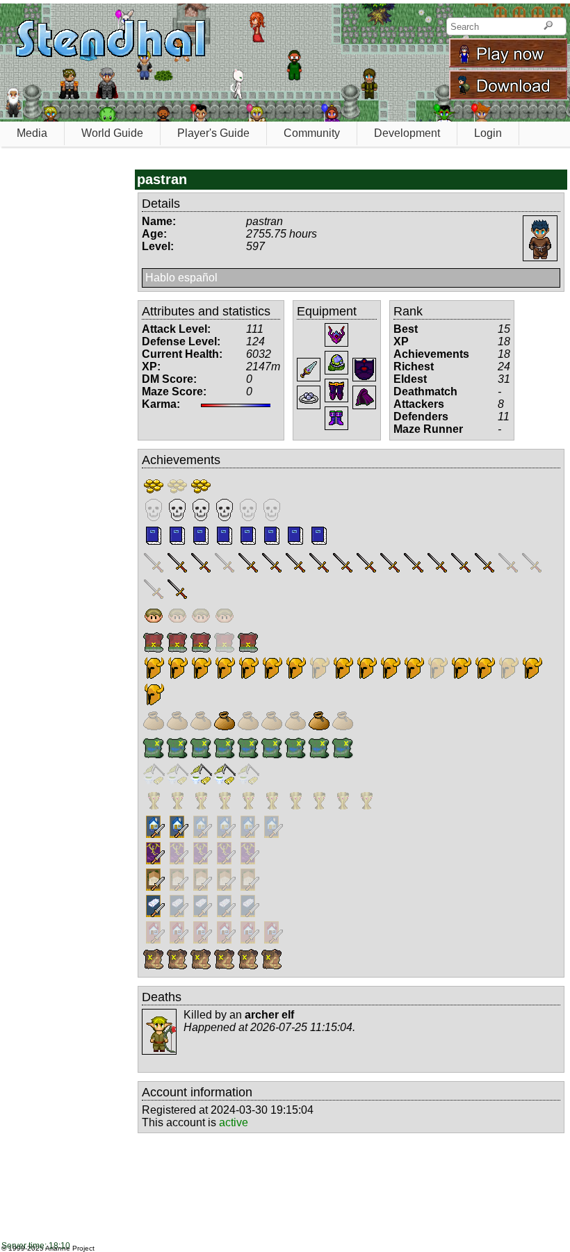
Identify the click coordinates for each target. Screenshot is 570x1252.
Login (488, 133)
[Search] (548, 26)
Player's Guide (213, 133)
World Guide (112, 133)
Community (312, 133)
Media (32, 133)
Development (407, 133)
